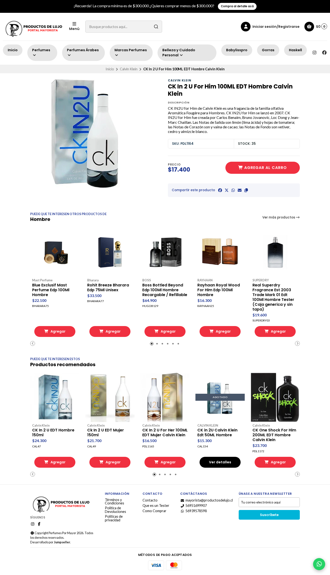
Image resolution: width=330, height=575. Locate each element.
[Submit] (156, 27)
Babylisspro (236, 50)
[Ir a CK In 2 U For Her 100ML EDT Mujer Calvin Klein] (165, 397)
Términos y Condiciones (114, 501)
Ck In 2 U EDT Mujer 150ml (105, 432)
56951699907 (196, 505)
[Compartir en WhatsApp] (233, 190)
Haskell (295, 50)
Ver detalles (220, 462)
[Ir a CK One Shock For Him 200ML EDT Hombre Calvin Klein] (275, 397)
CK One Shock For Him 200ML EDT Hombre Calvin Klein (274, 435)
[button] (246, 190)
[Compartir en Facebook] (220, 190)
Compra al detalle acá (237, 6)
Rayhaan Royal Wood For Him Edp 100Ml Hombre (218, 290)
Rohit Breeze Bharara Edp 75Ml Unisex (108, 287)
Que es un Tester (156, 505)
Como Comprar (154, 511)
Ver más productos (279, 217)
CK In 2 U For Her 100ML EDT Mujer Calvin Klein (165, 432)
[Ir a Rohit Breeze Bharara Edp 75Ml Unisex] (110, 252)
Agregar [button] (57, 331)
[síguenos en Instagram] (314, 53)
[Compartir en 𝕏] (226, 190)
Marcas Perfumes (131, 50)
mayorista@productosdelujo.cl (209, 500)
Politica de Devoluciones (115, 509)
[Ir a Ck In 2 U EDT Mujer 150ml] (110, 397)
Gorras (268, 50)
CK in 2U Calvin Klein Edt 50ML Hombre (217, 432)
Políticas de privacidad (114, 518)
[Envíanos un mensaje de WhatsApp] (319, 564)
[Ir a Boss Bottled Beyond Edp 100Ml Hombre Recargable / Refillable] (165, 252)
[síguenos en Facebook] (324, 53)
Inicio (13, 50)
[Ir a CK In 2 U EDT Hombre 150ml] (54, 397)
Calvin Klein (128, 69)
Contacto (150, 500)
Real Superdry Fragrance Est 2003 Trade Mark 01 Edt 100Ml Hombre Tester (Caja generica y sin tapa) (273, 297)
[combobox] (123, 27)
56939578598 (196, 511)
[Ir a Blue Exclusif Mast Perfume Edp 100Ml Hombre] (54, 252)
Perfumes (41, 50)
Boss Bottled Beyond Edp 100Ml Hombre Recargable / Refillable (164, 290)
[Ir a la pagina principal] (33, 27)
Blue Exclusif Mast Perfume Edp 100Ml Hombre (50, 290)
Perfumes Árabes (83, 50)
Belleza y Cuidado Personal (178, 53)
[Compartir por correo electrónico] (239, 190)
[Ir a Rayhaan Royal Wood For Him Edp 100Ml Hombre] (220, 252)
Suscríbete (269, 515)
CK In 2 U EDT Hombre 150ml (53, 432)
